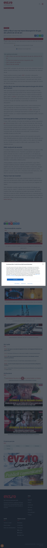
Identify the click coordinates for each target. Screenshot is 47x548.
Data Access (23, 283)
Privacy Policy (30, 283)
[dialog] (23, 274)
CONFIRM (15, 279)
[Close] (43, 264)
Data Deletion (17, 283)
